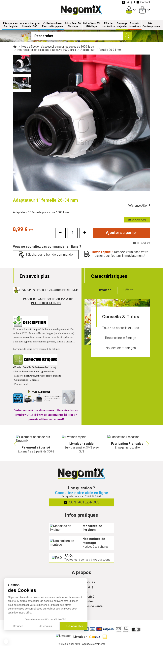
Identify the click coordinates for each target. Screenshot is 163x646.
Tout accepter (73, 626)
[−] (60, 233)
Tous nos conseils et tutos (120, 328)
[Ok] (127, 36)
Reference (139, 206)
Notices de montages (121, 348)
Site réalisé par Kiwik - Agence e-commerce (81, 644)
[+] (85, 233)
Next (148, 444)
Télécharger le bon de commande (49, 254)
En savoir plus (137, 219)
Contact (145, 2)
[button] (6, 641)
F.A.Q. (129, 2)
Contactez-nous (84, 502)
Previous (15, 444)
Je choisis (46, 626)
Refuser (18, 626)
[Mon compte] (129, 9)
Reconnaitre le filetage (120, 337)
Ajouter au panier (121, 233)
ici (65, 414)
